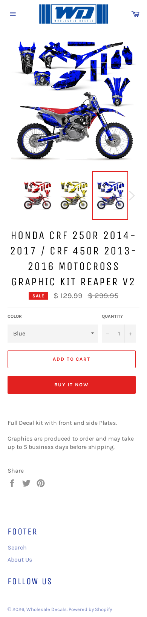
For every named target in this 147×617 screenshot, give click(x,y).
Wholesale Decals (46, 609)
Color (15, 316)
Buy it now (71, 384)
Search (17, 547)
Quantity (112, 316)
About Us (20, 559)
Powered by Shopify (90, 609)
